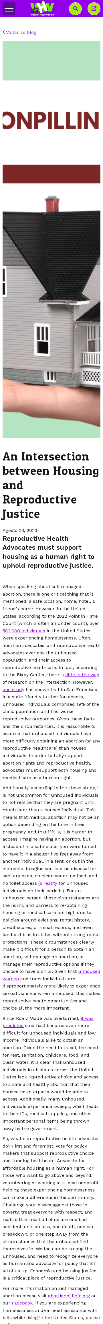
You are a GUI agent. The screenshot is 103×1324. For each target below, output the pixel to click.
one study (13, 689)
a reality (48, 883)
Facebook (22, 1303)
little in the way (82, 674)
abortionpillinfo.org (69, 1295)
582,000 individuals (24, 630)
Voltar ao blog (20, 32)
